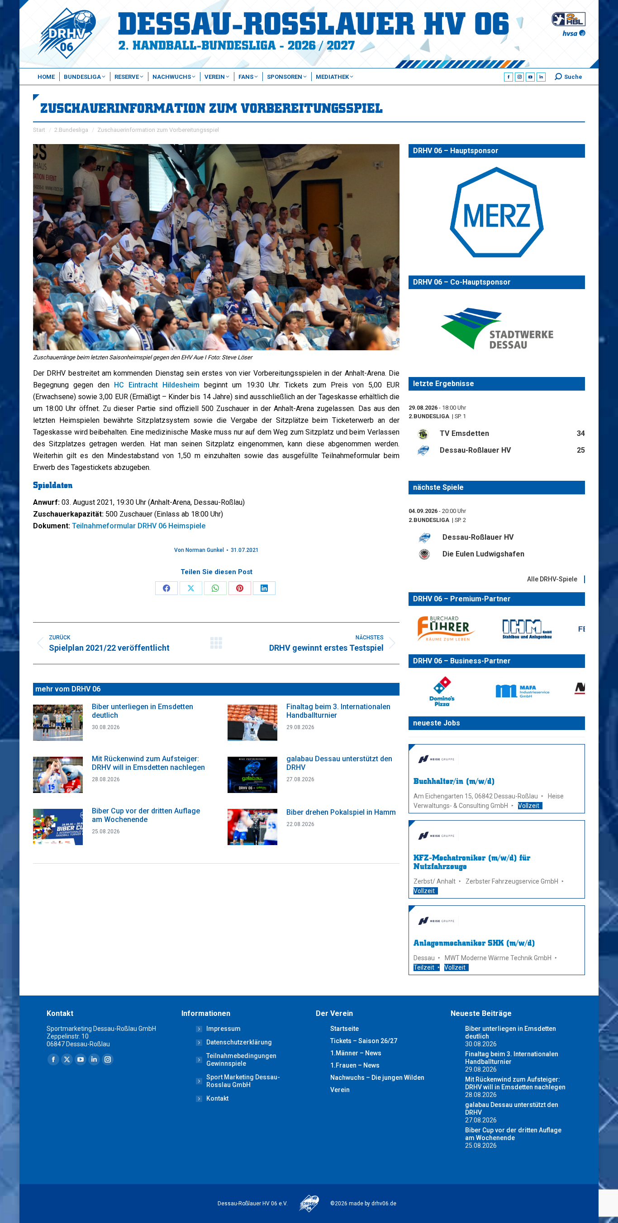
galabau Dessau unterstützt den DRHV (339, 763)
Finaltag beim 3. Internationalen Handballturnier (338, 711)
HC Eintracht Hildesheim (157, 385)
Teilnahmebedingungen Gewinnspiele (241, 1059)
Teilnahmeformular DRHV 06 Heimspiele (138, 526)
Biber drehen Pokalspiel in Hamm (341, 812)
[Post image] (58, 723)
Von (199, 550)
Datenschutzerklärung (239, 1042)
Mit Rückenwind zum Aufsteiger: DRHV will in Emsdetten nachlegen (148, 763)
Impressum (223, 1028)
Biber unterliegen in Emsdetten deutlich (142, 711)
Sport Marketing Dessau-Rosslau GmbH (243, 1080)
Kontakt (217, 1098)
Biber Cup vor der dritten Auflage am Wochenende (146, 815)
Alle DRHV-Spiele (552, 578)
